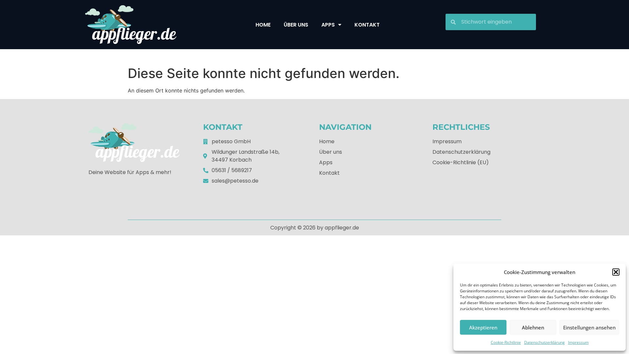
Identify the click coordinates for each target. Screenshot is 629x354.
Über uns (296, 25)
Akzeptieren (483, 327)
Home (263, 25)
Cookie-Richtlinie (506, 342)
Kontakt (367, 25)
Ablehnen (533, 327)
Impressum (578, 342)
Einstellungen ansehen (589, 327)
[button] (616, 272)
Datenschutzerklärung (544, 342)
